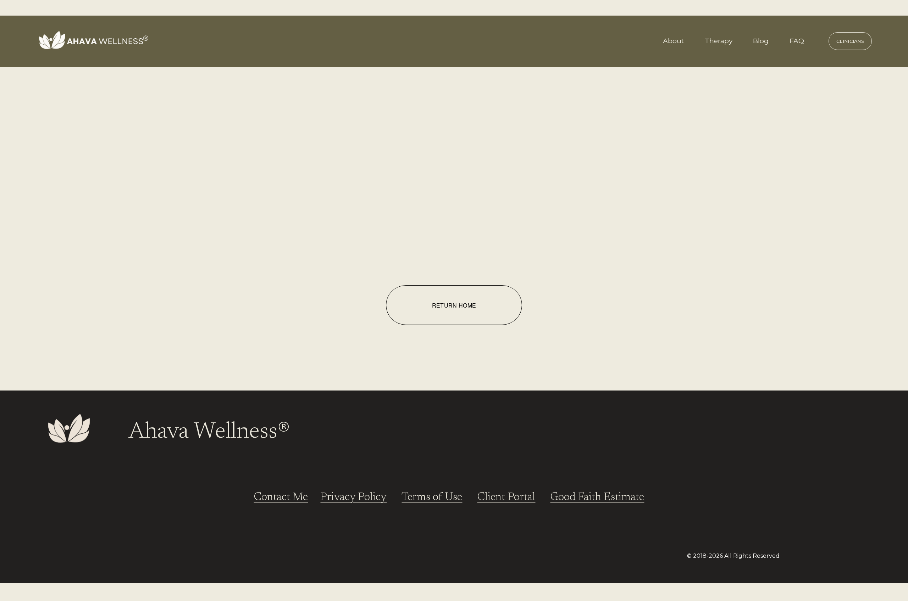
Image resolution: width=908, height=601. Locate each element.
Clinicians (850, 41)
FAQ (797, 41)
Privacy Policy (353, 497)
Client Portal (506, 497)
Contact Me (281, 497)
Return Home (454, 305)
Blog (761, 41)
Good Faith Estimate (597, 497)
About (673, 41)
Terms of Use (432, 497)
